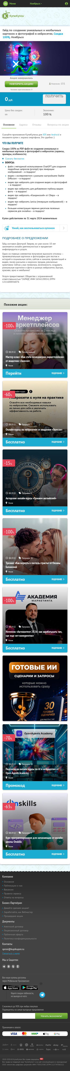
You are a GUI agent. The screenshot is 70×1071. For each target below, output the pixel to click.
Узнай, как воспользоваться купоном (33, 228)
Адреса (23, 124)
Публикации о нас (13, 885)
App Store (10, 987)
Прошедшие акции (13, 916)
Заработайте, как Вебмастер (18, 912)
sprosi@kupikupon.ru (13, 949)
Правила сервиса (12, 893)
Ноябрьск (35, 3)
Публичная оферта (13, 934)
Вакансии (9, 889)
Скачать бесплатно (14, 158)
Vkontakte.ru (8, 966)
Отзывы (36, 124)
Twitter (13, 966)
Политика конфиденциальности (20, 938)
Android (55, 134)
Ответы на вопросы (14, 897)
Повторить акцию (21, 84)
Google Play (29, 987)
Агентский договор (13, 926)
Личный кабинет (66, 3)
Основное (8, 124)
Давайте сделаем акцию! (16, 907)
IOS (45, 134)
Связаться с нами (11, 953)
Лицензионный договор (16, 930)
